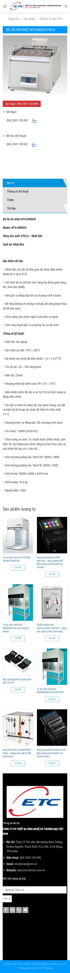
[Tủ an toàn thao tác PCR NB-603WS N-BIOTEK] (18, 535)
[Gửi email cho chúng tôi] (12, 910)
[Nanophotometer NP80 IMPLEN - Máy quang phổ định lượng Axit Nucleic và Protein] (52, 535)
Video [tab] (10, 200)
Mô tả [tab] (10, 183)
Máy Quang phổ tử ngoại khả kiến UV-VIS (17, 681)
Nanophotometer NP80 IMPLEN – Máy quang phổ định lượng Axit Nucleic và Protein (50, 562)
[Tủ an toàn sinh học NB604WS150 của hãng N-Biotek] (18, 602)
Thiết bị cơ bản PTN (50, 19)
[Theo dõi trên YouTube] (25, 910)
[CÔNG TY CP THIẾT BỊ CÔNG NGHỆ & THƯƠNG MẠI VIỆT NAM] (36, 6)
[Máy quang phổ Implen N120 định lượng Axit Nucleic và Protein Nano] (52, 727)
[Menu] (5, 6)
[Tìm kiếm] (66, 6)
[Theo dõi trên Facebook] (6, 910)
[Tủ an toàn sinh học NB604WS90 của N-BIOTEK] (52, 667)
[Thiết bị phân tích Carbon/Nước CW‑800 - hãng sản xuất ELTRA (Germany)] (52, 602)
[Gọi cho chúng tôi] (19, 910)
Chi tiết (18, 567)
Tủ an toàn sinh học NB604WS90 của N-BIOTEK (50, 691)
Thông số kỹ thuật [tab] (18, 191)
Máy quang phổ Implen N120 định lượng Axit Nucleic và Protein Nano (51, 753)
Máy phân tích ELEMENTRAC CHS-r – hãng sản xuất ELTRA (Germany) (17, 753)
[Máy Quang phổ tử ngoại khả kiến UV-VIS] (18, 662)
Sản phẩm (29, 19)
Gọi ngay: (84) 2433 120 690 (21, 104)
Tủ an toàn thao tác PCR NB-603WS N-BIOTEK (17, 559)
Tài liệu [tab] (11, 208)
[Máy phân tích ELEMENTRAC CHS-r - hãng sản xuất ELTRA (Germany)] (18, 727)
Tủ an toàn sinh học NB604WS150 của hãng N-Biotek (16, 628)
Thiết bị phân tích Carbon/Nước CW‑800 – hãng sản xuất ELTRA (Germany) (51, 628)
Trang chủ (13, 19)
